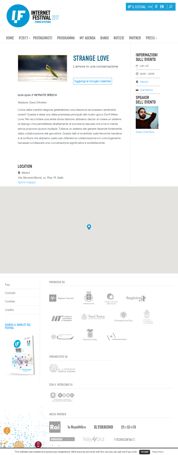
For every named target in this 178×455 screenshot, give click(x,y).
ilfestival (150, 7)
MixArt (144, 82)
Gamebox (146, 90)
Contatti (10, 293)
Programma (66, 38)
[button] (89, 227)
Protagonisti (42, 38)
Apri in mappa (26, 182)
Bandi (104, 38)
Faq (7, 284)
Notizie (119, 38)
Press (150, 38)
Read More (157, 451)
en (162, 6)
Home (10, 38)
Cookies (10, 301)
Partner (135, 38)
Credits (9, 310)
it (156, 6)
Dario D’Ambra (145, 132)
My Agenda (87, 38)
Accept (144, 451)
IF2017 (23, 38)
